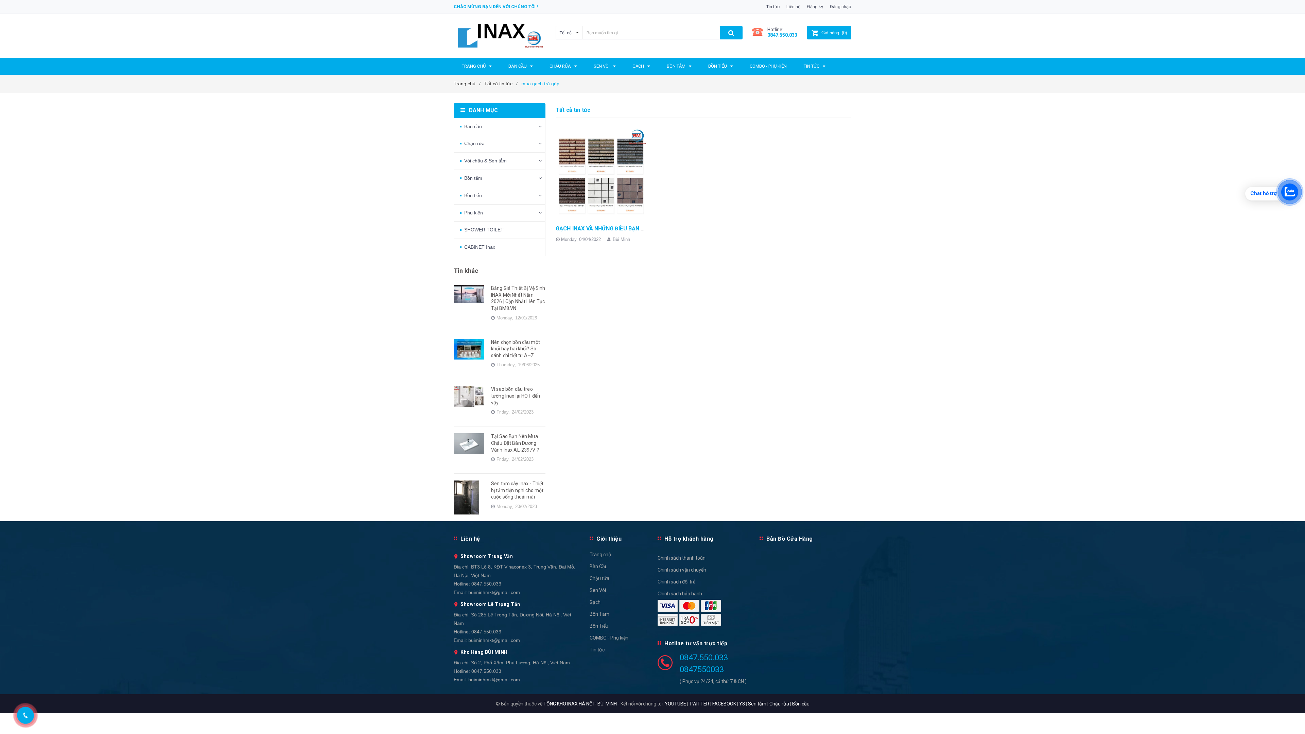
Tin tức (773, 6)
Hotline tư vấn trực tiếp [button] (695, 643)
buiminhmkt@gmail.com (494, 592)
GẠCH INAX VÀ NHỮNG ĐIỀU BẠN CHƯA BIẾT (612, 228)
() (834, 32)
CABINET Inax (479, 247)
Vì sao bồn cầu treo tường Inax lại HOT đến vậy (515, 395)
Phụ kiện (473, 212)
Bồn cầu (801, 703)
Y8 (742, 703)
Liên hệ (793, 6)
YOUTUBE (675, 703)
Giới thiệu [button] (609, 539)
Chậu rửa (474, 143)
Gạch (595, 602)
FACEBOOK (724, 703)
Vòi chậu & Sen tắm (485, 160)
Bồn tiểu (473, 195)
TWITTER (699, 703)
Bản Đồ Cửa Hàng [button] (789, 539)
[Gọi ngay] (25, 715)
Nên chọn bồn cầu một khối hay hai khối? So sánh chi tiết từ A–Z (515, 348)
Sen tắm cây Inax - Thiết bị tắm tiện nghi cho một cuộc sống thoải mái (517, 490)
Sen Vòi (598, 590)
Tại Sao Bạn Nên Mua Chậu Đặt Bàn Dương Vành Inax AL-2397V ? (515, 443)
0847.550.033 (486, 584)
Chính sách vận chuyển (682, 570)
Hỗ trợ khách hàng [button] (689, 539)
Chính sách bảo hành (680, 593)
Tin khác (466, 270)
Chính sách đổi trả (677, 581)
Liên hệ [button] (470, 539)
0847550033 (702, 669)
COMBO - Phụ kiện (609, 638)
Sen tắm (757, 703)
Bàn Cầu (599, 566)
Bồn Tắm (599, 614)
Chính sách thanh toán (682, 558)
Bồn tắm (473, 178)
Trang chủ (600, 554)
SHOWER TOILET (484, 229)
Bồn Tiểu (599, 626)
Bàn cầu (473, 126)
